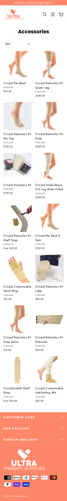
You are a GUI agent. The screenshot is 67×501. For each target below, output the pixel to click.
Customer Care (19, 417)
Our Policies (16, 428)
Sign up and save (20, 440)
